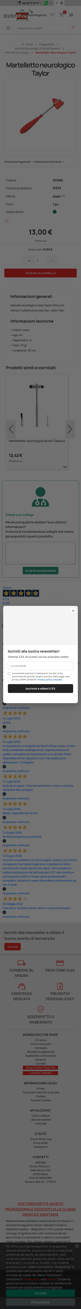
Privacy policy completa (50, 679)
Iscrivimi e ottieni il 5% (40, 688)
